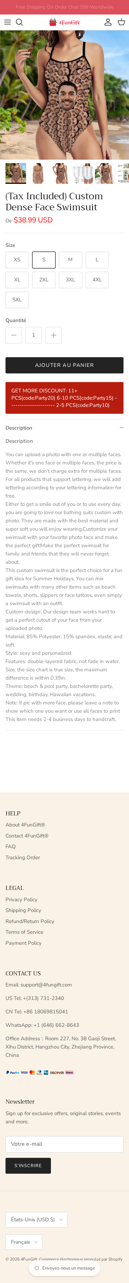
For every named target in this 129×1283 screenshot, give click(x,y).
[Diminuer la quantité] (14, 335)
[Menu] (7, 22)
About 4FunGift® (25, 824)
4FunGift (29, 1259)
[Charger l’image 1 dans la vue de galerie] (64, 95)
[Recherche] (22, 22)
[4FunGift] (64, 22)
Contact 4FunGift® (27, 835)
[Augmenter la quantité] (53, 335)
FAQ (11, 846)
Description (19, 427)
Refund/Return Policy (30, 921)
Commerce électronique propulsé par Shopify (80, 1259)
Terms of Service (24, 932)
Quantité (16, 320)
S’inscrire (28, 1166)
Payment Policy (24, 943)
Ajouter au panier (64, 365)
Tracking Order (23, 857)
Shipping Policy (23, 910)
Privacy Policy (21, 899)
